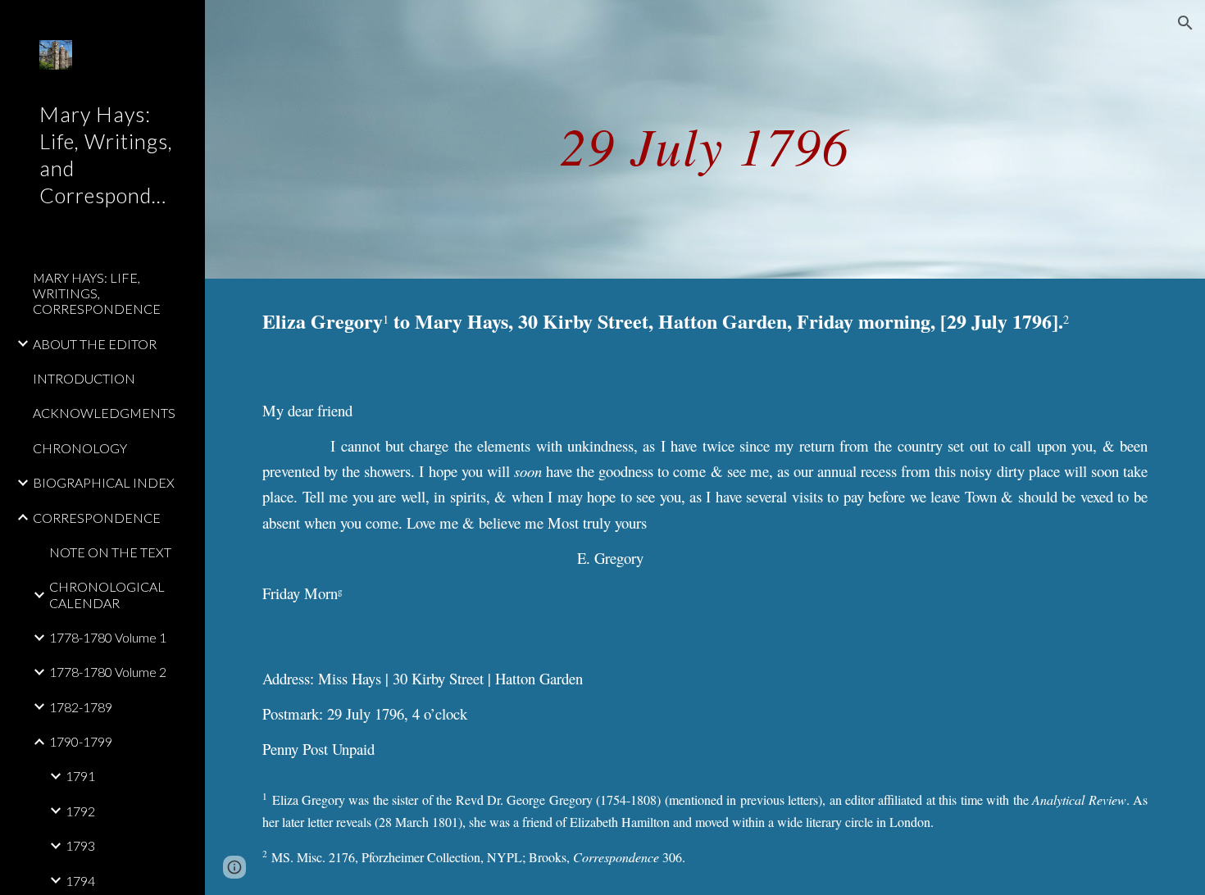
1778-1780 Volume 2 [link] (107, 671)
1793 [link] (80, 845)
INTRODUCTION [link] (84, 378)
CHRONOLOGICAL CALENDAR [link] (107, 594)
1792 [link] (80, 811)
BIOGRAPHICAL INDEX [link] (104, 482)
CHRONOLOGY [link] (80, 448)
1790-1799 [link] (80, 741)
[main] (704, 139)
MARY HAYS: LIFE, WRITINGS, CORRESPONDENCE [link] (97, 293)
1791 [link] (80, 776)
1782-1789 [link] (80, 707)
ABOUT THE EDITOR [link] (95, 344)
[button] (1185, 23)
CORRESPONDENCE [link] (97, 517)
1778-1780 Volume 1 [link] (107, 637)
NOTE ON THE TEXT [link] (110, 552)
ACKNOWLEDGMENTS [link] (104, 412)
